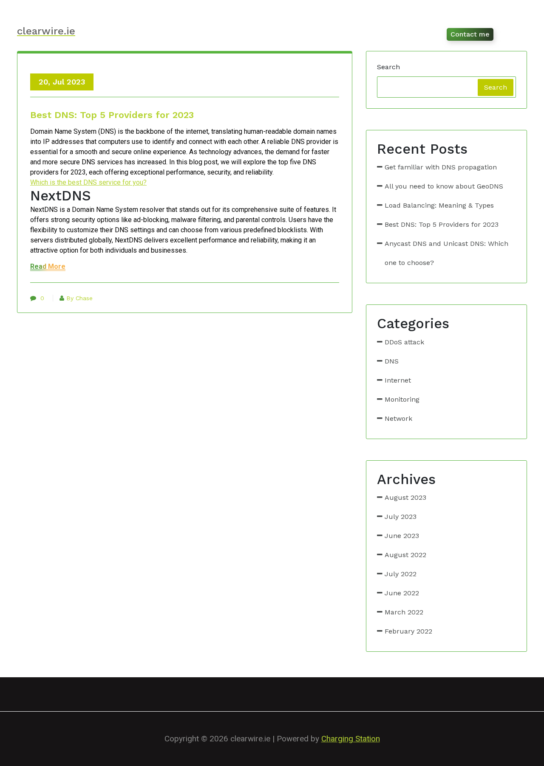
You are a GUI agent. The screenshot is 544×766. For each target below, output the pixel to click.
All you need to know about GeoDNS (444, 186)
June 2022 (402, 593)
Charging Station (350, 738)
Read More (47, 266)
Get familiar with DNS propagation (441, 167)
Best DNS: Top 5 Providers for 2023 (112, 115)
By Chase (79, 298)
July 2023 (400, 517)
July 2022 (400, 574)
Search (388, 67)
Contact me (470, 34)
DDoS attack (404, 342)
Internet (398, 380)
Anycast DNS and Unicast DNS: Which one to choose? (446, 253)
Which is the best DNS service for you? (88, 182)
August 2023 (405, 497)
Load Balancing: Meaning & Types (439, 205)
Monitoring (402, 399)
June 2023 (402, 536)
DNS (392, 361)
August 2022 (405, 555)
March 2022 (404, 612)
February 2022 (408, 631)
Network (398, 418)
